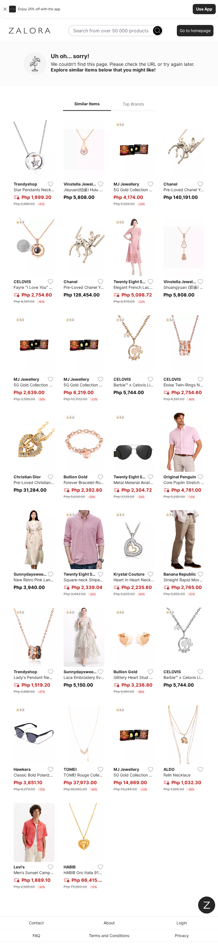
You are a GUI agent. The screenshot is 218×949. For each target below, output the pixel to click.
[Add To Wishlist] (50, 184)
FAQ (36, 935)
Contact (36, 922)
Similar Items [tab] (87, 103)
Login (182, 922)
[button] (109, 9)
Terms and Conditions (109, 935)
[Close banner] (5, 9)
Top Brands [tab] (133, 104)
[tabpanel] (109, 505)
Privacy (182, 935)
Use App (204, 9)
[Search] (157, 30)
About (109, 922)
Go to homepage (195, 30)
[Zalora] (29, 30)
